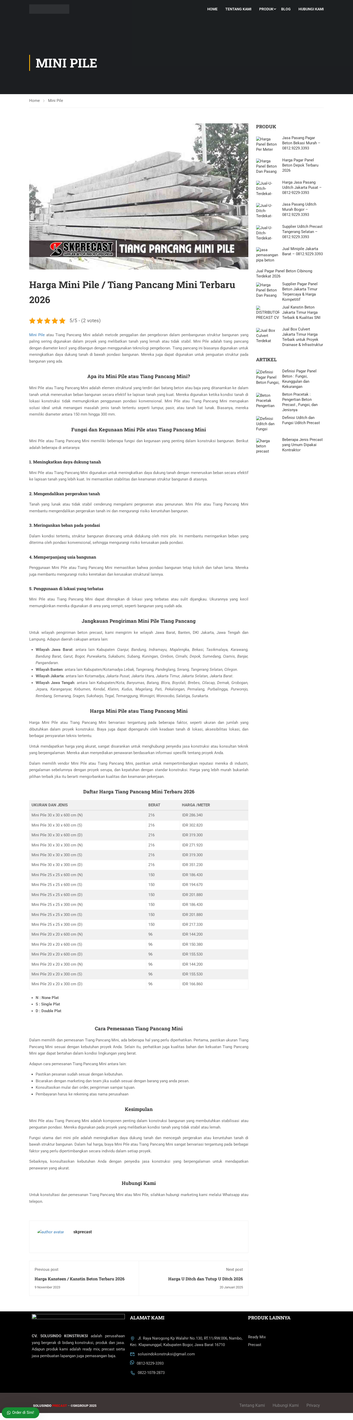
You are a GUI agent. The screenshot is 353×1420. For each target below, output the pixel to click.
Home (212, 9)
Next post (234, 1269)
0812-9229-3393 (150, 1363)
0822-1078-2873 (151, 1372)
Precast (254, 1344)
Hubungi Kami (311, 9)
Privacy (313, 1405)
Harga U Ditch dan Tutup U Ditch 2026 (205, 1278)
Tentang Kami (238, 9)
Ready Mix (257, 1337)
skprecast (82, 1231)
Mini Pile (55, 100)
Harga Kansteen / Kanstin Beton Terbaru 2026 (80, 1278)
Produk (266, 9)
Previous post (46, 1269)
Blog (286, 9)
